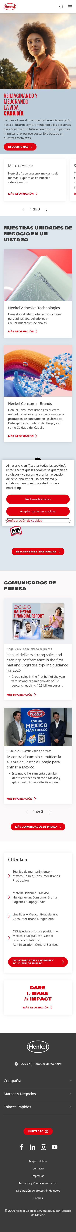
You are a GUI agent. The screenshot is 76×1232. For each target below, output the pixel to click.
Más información (21, 194)
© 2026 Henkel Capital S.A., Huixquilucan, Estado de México (38, 1213)
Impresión (38, 1176)
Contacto (36, 1131)
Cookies (38, 1198)
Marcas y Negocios (20, 1093)
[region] (38, 493)
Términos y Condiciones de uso (38, 1183)
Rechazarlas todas (38, 499)
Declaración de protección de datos (38, 1190)
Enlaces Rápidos (17, 1106)
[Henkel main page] (10, 6)
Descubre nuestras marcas (36, 551)
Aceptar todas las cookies (38, 511)
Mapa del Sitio (38, 1161)
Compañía (12, 1080)
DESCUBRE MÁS (18, 147)
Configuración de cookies (24, 520)
